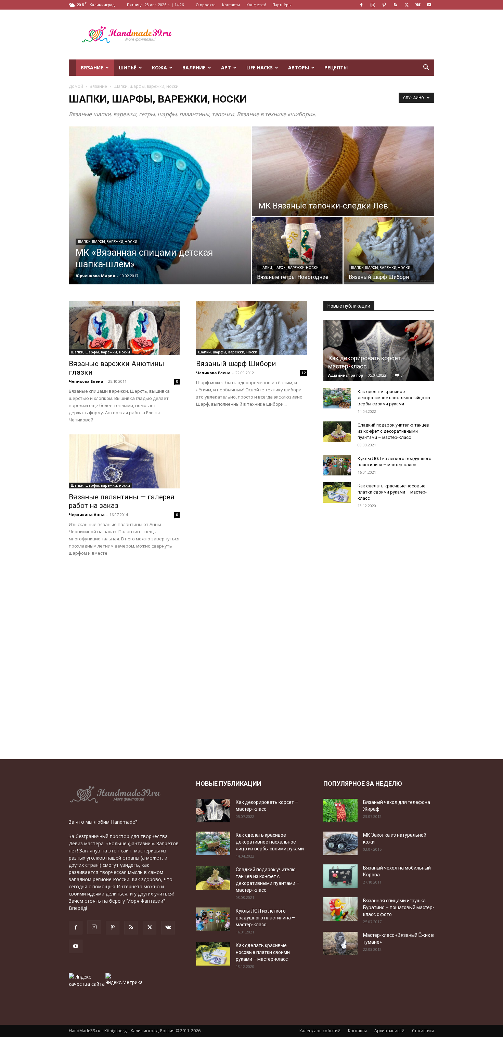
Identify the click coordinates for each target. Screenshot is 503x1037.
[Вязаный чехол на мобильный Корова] (340, 876)
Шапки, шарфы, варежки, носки (107, 242)
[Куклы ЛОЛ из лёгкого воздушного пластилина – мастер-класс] (337, 465)
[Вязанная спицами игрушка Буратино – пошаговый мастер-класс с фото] (340, 909)
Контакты (231, 4)
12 (303, 373)
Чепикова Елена (86, 381)
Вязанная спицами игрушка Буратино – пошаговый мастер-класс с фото (398, 907)
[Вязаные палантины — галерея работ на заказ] (124, 461)
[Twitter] (406, 5)
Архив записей (389, 1031)
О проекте (206, 4)
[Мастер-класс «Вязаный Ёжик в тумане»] (340, 943)
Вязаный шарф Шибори (236, 364)
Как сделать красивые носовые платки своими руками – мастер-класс (392, 492)
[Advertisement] (309, 34)
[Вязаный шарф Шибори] (389, 249)
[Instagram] (372, 5)
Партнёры (282, 4)
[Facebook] (361, 5)
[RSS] (395, 5)
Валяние (194, 67)
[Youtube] (429, 5)
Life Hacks (259, 67)
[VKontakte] (418, 5)
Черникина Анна (87, 514)
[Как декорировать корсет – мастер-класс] (378, 350)
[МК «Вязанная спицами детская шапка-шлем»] (160, 205)
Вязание (92, 67)
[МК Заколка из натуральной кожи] (340, 843)
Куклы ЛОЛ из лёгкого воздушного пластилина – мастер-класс (265, 917)
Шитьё (128, 67)
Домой (76, 86)
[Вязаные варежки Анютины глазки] (124, 328)
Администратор (345, 375)
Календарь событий (319, 1031)
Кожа (159, 67)
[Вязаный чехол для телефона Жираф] (340, 810)
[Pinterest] (384, 5)
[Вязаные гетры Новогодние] (297, 251)
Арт (226, 67)
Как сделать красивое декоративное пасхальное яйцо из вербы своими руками (394, 397)
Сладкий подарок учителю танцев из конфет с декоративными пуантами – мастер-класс (393, 431)
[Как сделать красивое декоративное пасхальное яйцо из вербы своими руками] (337, 398)
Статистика (423, 1031)
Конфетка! (256, 4)
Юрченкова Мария (95, 275)
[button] (426, 68)
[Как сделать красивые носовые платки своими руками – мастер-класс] (337, 492)
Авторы (298, 67)
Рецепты (336, 67)
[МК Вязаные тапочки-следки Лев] (343, 171)
